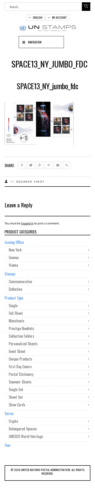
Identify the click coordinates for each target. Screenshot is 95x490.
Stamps (10, 274)
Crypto (13, 421)
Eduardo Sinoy (30, 181)
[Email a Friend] (57, 165)
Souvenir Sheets (20, 382)
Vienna (13, 265)
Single (13, 305)
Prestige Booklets (21, 328)
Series (9, 413)
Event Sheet (17, 351)
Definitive (15, 289)
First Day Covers (20, 366)
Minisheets (16, 321)
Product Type (14, 298)
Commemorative (20, 281)
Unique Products (20, 359)
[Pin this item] (48, 165)
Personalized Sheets (23, 343)
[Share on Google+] (39, 165)
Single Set (16, 389)
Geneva (14, 257)
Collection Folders (21, 336)
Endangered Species (23, 429)
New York (15, 250)
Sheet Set (16, 397)
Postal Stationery (21, 374)
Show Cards (17, 404)
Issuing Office (14, 242)
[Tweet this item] (30, 165)
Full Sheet (16, 313)
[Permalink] (66, 165)
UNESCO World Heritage (26, 436)
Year (8, 445)
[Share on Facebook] (21, 165)
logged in (27, 223)
